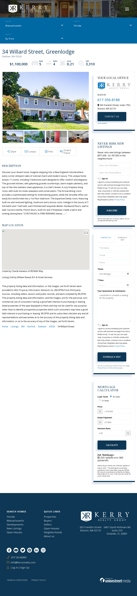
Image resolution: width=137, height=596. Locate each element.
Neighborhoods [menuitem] (53, 532)
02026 (52, 326)
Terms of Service (114, 368)
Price (100, 406)
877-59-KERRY (19, 557)
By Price (9, 38)
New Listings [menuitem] (14, 528)
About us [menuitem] (49, 536)
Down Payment (105, 417)
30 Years (116, 396)
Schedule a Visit (122, 238)
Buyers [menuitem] (48, 520)
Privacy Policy (119, 200)
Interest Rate (104, 428)
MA (23, 326)
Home (5, 326)
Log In (14, 567)
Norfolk (31, 326)
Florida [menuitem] (11, 516)
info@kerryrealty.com (23, 562)
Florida (77, 25)
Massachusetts (13, 25)
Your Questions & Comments (111, 291)
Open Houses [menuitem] (14, 532)
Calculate (112, 445)
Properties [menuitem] (50, 516)
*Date (100, 269)
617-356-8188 (109, 99)
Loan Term (103, 396)
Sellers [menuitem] (48, 524)
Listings (15, 326)
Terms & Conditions (17, 580)
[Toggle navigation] (127, 8)
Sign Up (24, 567)
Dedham (42, 326)
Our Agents (102, 123)
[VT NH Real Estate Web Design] (115, 580)
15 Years (105, 400)
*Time (101, 280)
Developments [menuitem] (15, 524)
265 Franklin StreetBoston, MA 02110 (91, 529)
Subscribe (111, 210)
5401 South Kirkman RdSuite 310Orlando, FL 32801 (117, 530)
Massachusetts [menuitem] (15, 520)
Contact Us (112, 116)
